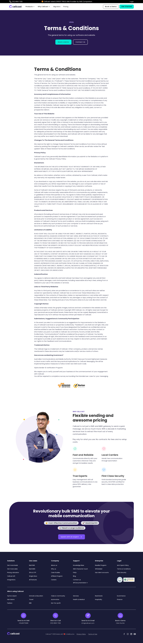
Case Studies (55, 572)
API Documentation (79, 583)
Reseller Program (100, 565)
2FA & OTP (32, 572)
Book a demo (63, 42)
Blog (74, 576)
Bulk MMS (32, 569)
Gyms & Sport (12, 596)
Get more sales (12, 569)
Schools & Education (36, 596)
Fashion (9, 603)
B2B (30, 603)
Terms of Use (92, 634)
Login (132, 2)
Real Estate (99, 596)
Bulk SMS (32, 565)
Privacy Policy (81, 634)
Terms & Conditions (124, 569)
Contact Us (80, 42)
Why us (53, 569)
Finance (119, 599)
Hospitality (98, 599)
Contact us (77, 580)
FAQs (74, 572)
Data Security (121, 572)
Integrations (11, 580)
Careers (53, 580)
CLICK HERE (97, 1)
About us (54, 565)
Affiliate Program (57, 576)
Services (76, 596)
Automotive (55, 599)
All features (33, 580)
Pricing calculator (13, 572)
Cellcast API (11, 576)
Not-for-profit (56, 603)
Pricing (65, 6)
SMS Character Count (80, 569)
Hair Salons (10, 599)
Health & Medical (79, 599)
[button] (30, 6)
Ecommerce (121, 596)
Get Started (126, 6)
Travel (31, 599)
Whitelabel (98, 569)
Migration (56, 6)
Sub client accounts (102, 572)
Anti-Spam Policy (123, 565)
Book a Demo (111, 6)
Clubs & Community (58, 596)
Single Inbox (33, 576)
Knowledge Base (78, 565)
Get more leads (12, 565)
